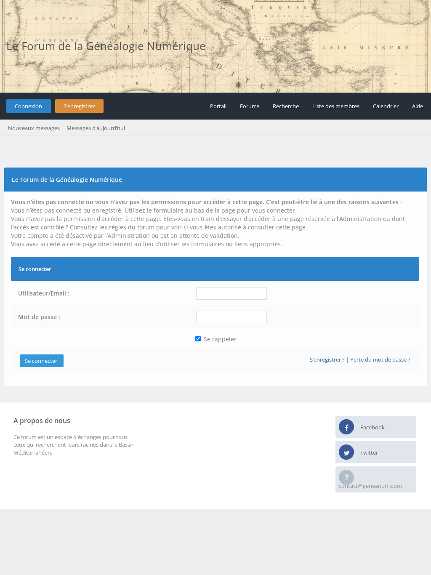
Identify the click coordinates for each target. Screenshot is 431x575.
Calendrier (386, 106)
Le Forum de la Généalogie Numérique (106, 45)
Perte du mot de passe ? (380, 359)
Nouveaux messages (34, 128)
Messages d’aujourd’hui (96, 128)
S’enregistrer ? (327, 359)
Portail (218, 106)
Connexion (28, 106)
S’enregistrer (79, 106)
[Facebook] (346, 427)
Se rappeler (219, 339)
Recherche (286, 106)
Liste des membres (335, 106)
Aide (417, 106)
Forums (249, 106)
